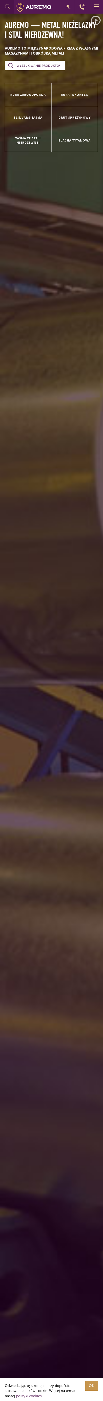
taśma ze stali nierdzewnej (28, 140)
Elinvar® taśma (28, 118)
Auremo (34, 7)
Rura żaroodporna (28, 95)
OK (92, 1386)
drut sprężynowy (74, 118)
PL (67, 7)
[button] (96, 20)
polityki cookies (29, 1395)
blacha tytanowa (74, 140)
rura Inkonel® (74, 95)
